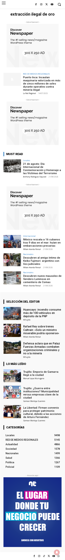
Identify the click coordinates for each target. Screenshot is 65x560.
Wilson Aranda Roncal (32, 249)
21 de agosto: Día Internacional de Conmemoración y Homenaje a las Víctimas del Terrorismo (42, 168)
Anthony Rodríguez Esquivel (34, 177)
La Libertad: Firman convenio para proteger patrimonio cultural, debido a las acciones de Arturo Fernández (42, 412)
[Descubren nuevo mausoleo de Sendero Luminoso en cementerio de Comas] (12, 277)
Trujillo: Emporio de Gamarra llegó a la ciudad (40, 373)
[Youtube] (52, 4)
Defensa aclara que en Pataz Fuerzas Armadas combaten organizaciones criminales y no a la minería (41, 348)
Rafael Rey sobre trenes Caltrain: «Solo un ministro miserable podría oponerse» (41, 330)
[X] (46, 4)
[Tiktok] (44, 556)
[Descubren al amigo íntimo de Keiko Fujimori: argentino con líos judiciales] (12, 259)
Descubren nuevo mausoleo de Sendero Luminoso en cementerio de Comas (42, 279)
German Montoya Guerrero (34, 401)
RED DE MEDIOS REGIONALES (36, 74)
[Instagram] (41, 4)
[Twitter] (49, 556)
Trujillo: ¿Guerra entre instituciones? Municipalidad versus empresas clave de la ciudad (41, 393)
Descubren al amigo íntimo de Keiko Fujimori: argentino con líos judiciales (41, 261)
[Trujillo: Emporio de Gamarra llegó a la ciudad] (12, 375)
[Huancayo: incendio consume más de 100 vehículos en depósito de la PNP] (12, 313)
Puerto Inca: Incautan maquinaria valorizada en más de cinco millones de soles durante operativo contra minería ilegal (41, 83)
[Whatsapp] (58, 556)
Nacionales (28, 254)
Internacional (29, 236)
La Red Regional (29, 93)
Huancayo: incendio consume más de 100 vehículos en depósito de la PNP (42, 313)
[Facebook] (36, 4)
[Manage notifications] (57, 552)
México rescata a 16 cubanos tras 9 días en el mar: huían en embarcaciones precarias (42, 242)
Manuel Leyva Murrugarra (33, 378)
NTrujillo (26, 320)
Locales (26, 160)
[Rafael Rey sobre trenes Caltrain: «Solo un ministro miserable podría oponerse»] (12, 330)
